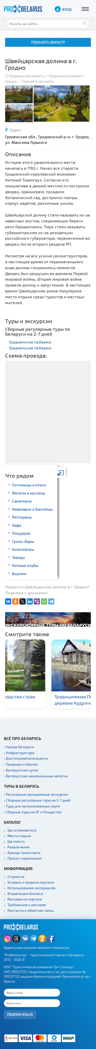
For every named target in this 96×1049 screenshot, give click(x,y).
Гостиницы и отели (29, 485)
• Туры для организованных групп (32, 806)
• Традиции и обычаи (21, 764)
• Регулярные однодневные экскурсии (36, 794)
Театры (18, 557)
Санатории (22, 501)
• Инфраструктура (19, 752)
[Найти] (85, 23)
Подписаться (20, 1014)
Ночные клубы (25, 565)
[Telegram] (51, 601)
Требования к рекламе (26, 905)
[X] (22, 601)
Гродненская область (27, 76)
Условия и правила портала (30, 882)
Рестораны (22, 517)
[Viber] (37, 601)
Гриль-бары (23, 541)
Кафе (16, 525)
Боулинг (19, 573)
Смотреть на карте (38, 81)
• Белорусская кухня (21, 770)
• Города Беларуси (19, 747)
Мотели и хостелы (28, 493)
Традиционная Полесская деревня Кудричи (39, 700)
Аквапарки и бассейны (32, 509)
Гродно (11, 81)
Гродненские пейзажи (30, 341)
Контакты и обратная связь (30, 910)
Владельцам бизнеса (25, 893)
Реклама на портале (24, 899)
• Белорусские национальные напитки (36, 776)
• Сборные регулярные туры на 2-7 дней (37, 800)
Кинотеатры (23, 549)
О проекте (16, 876)
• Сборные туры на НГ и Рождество (33, 812)
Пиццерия (21, 533)
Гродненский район (65, 76)
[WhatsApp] (44, 601)
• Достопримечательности (26, 758)
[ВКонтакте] (8, 601)
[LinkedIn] (30, 601)
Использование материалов (31, 888)
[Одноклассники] (15, 601)
